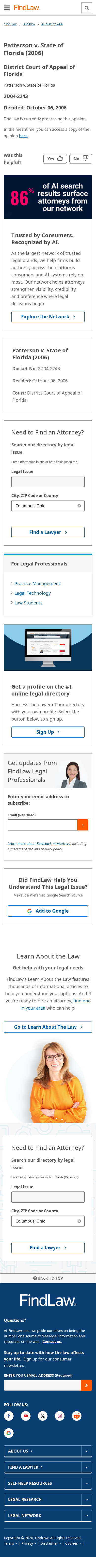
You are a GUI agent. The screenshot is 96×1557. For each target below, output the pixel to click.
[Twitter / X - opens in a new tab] (43, 1416)
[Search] (86, 7)
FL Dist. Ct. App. (52, 24)
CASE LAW (10, 24)
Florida (29, 24)
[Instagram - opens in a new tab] (59, 1416)
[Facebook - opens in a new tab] (9, 1416)
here (23, 135)
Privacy (27, 1543)
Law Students (29, 603)
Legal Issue (22, 471)
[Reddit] (76, 1416)
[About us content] (86, 1451)
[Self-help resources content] (86, 1483)
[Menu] (7, 8)
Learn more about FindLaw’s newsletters (39, 843)
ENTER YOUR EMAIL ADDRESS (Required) (38, 1375)
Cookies (71, 1543)
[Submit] (82, 824)
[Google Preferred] (9, 1433)
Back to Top (50, 1278)
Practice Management (37, 583)
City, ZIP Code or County (34, 495)
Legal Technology (33, 593)
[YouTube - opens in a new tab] (26, 1416)
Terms (9, 1543)
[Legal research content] (86, 1499)
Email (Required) (22, 815)
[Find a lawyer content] (86, 1467)
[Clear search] (79, 505)
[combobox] (48, 481)
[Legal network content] (86, 1515)
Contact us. (52, 1341)
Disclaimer (49, 1543)
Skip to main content (48, 5)
